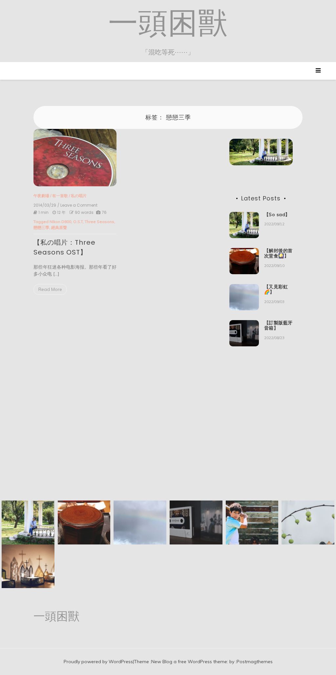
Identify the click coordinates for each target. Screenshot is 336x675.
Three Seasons (99, 221)
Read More (50, 289)
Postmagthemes (255, 662)
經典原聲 (59, 227)
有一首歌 (60, 195)
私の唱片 (79, 195)
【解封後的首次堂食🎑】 (278, 253)
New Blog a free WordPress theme (189, 662)
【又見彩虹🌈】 (276, 289)
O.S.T (78, 221)
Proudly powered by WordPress (98, 662)
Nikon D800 (60, 221)
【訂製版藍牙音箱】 (278, 325)
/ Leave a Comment (77, 205)
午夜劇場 (41, 195)
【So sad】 (277, 214)
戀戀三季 (41, 227)
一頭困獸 (168, 22)
